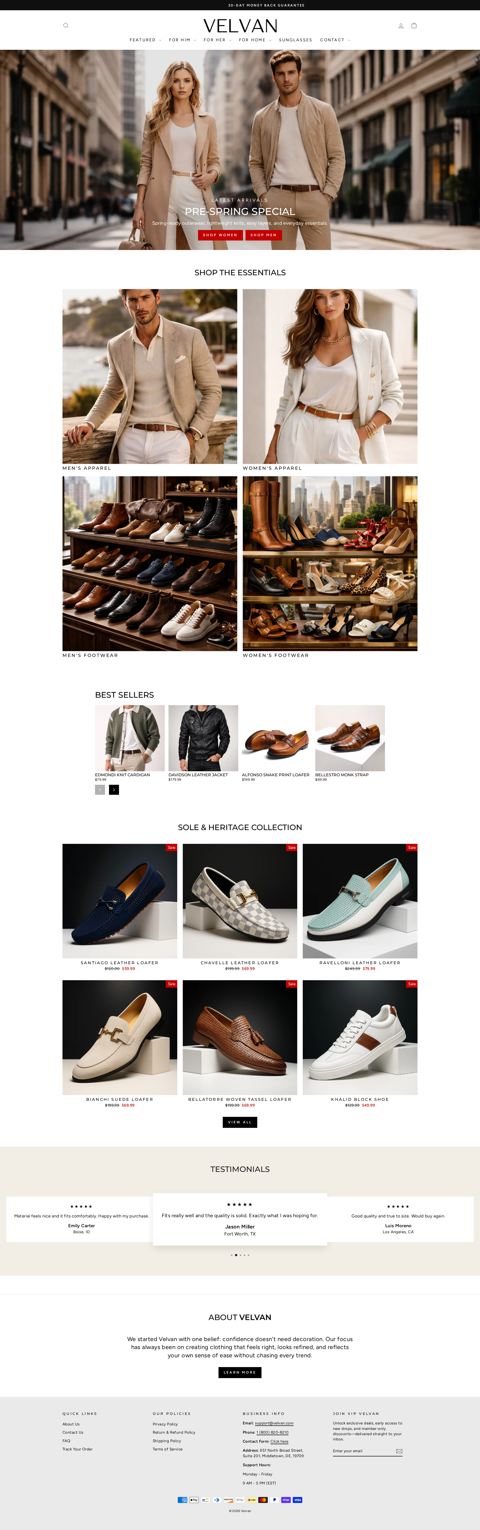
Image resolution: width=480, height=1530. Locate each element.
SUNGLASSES (296, 40)
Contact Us (73, 1432)
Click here (279, 1441)
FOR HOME (253, 40)
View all (240, 1122)
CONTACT (333, 40)
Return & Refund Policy (174, 1432)
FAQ (66, 1440)
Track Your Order (77, 1449)
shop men (263, 235)
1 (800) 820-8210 (272, 1432)
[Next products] (114, 790)
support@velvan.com (274, 1423)
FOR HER (216, 40)
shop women (220, 235)
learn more (240, 1372)
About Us (71, 1424)
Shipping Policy (167, 1440)
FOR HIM (181, 40)
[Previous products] (100, 790)
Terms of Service (168, 1449)
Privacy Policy (165, 1424)
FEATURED (144, 40)
